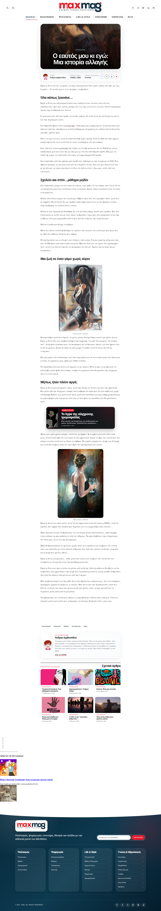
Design (87, 870)
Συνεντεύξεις (22, 870)
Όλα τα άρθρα (61, 655)
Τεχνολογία (122, 861)
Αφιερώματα (22, 865)
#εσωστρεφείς (46, 626)
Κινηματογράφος (57, 857)
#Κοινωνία (57, 626)
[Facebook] (133, 8)
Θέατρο (54, 861)
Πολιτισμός (22, 857)
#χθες (85, 626)
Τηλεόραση (55, 865)
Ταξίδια (120, 874)
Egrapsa (121, 887)
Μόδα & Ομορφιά (91, 861)
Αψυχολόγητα (80, 50)
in (111, 76)
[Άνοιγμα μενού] (13, 8)
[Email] (153, 8)
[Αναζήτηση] (8, 8)
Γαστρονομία (90, 857)
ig (133, 905)
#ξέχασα (66, 626)
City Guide (122, 882)
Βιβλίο (20, 861)
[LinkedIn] (148, 8)
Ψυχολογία (89, 874)
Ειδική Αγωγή (123, 870)
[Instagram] (143, 8)
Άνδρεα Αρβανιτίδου (66, 637)
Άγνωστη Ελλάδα (124, 878)
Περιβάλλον (122, 865)
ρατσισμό (63, 148)
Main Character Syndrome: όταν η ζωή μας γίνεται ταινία (26, 779)
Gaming (54, 870)
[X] (138, 8)
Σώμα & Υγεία (90, 865)
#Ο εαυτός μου (76, 626)
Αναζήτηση (138, 837)
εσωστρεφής (69, 125)
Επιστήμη (121, 857)
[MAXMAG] (80, 7)
